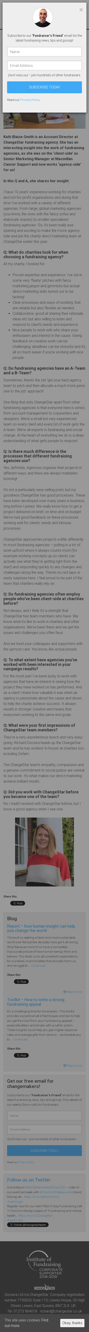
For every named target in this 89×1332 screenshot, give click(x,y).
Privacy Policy (30, 100)
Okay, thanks (72, 1323)
